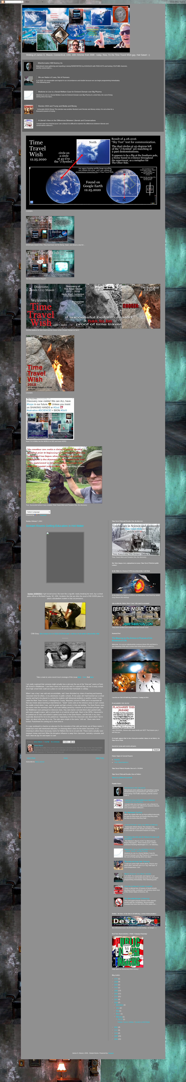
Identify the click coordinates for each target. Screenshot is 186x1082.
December (120, 1005)
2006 (116, 1039)
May (117, 1011)
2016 (116, 990)
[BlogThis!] (66, 742)
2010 (116, 1030)
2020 (116, 985)
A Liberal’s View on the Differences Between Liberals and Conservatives (67, 120)
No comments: (55, 742)
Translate (43, 515)
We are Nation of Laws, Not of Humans (53, 77)
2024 (116, 982)
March (118, 1014)
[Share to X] (69, 742)
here (79, 677)
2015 (116, 993)
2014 (116, 996)
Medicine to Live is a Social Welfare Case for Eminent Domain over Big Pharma (70, 92)
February (119, 1017)
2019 (116, 988)
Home (66, 758)
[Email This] (64, 742)
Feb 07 (120, 1019)
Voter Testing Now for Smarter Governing (138, 886)
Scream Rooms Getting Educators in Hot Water (55, 525)
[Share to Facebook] (71, 742)
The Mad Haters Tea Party (133, 812)
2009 (116, 1033)
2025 (116, 979)
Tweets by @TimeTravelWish (122, 777)
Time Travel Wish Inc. (121, 762)
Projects (116, 760)
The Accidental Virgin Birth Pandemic (137, 861)
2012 (116, 1002)
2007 (116, 1036)
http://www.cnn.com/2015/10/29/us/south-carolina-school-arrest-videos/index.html (69, 634)
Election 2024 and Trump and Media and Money (57, 106)
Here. (84, 677)
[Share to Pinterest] (73, 742)
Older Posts (100, 758)
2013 (116, 999)
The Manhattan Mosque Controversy (136, 898)
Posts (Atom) (39, 762)
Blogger (110, 1053)
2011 (116, 1027)
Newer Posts (31, 758)
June (118, 1008)
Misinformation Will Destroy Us (50, 63)
